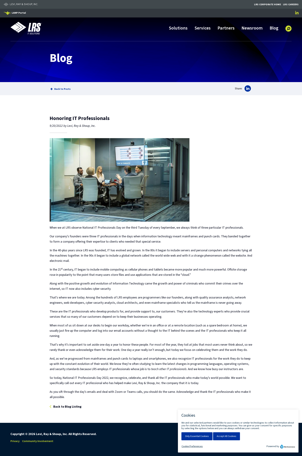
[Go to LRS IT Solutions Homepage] (26, 28)
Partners (226, 28)
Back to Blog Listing (67, 407)
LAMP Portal (19, 13)
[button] (288, 27)
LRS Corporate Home (267, 4)
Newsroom (252, 28)
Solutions (178, 28)
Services (203, 28)
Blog (274, 28)
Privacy (15, 441)
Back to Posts (62, 88)
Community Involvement (37, 441)
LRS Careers (291, 4)
